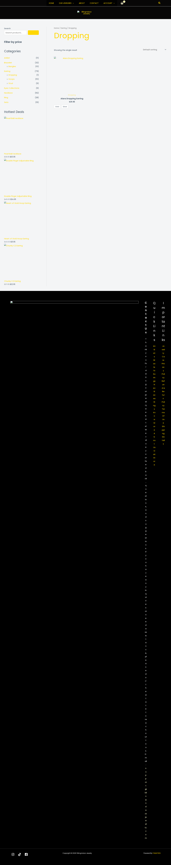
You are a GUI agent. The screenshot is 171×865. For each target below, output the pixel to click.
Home (51, 3)
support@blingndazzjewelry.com (146, 803)
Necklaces (154, 391)
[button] (72, 3)
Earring (7, 71)
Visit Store (154, 457)
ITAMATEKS (157, 853)
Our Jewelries (65, 3)
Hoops (12, 79)
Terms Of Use (163, 416)
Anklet (7, 58)
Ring (6, 97)
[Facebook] (26, 854)
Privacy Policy (163, 370)
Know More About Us (154, 430)
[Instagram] (13, 854)
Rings (154, 405)
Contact (94, 3)
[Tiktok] (19, 854)
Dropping (13, 75)
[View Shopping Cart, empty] (122, 3)
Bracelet (8, 62)
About (82, 3)
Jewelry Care (163, 353)
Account (108, 3)
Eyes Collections (11, 88)
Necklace (8, 93)
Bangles (12, 66)
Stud (11, 83)
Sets (6, 102)
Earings (154, 377)
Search (7, 28)
